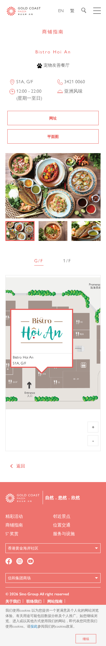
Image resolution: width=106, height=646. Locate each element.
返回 (20, 466)
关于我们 (13, 601)
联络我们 (34, 601)
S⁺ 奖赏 (11, 533)
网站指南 (55, 601)
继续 (86, 638)
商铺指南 (14, 525)
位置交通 (61, 525)
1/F (67, 260)
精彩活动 (14, 516)
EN (61, 10)
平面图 (53, 136)
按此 (34, 626)
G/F (38, 260)
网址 (53, 118)
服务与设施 (64, 533)
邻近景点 (61, 516)
